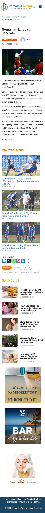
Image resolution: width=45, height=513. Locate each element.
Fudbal (23, 17)
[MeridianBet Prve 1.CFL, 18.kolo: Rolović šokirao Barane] (21, 200)
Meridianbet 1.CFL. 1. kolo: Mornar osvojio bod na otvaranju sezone (20, 181)
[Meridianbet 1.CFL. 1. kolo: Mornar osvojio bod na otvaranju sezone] (21, 165)
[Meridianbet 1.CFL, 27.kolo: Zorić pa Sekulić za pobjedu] (21, 232)
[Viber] (18, 261)
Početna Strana (11, 17)
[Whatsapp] (13, 261)
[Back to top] (40, 493)
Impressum (11, 499)
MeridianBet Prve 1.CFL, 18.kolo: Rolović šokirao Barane (20, 214)
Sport (13, 40)
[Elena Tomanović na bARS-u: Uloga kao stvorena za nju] (10, 324)
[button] (34, 7)
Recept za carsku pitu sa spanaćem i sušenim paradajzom (31, 291)
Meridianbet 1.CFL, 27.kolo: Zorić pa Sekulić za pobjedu (20, 246)
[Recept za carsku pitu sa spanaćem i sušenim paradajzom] (10, 292)
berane (17, 268)
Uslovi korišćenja (25, 499)
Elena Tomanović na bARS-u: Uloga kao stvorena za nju (29, 324)
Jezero (27, 268)
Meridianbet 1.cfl (10, 273)
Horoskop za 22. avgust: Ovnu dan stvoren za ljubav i (28, 356)
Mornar (24, 273)
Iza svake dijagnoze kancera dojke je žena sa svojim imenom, (30, 308)
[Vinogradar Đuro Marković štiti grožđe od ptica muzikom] (10, 340)
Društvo (23, 319)
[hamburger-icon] (40, 7)
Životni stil (24, 287)
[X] (9, 261)
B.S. (28, 40)
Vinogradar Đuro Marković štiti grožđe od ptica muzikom (31, 340)
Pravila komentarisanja (29, 502)
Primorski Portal (18, 508)
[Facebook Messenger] (23, 261)
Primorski (35, 273)
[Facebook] (4, 261)
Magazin (23, 351)
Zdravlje (23, 303)
